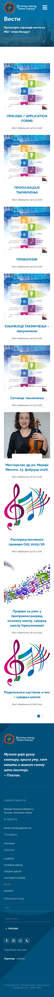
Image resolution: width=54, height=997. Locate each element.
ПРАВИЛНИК (27, 259)
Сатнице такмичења (27, 398)
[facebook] (6, 940)
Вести (27, 109)
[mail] (20, 940)
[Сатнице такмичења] (27, 347)
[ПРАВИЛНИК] (27, 209)
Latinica (21, 958)
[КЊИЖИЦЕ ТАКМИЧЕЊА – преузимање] (27, 275)
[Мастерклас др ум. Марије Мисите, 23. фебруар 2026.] (27, 414)
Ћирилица (9, 958)
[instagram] (13, 940)
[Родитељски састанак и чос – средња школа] (27, 641)
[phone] (27, 940)
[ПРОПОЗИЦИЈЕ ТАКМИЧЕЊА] (27, 137)
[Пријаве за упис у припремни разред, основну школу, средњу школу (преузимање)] (27, 560)
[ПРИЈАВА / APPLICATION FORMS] (27, 65)
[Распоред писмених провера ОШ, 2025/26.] (27, 486)
